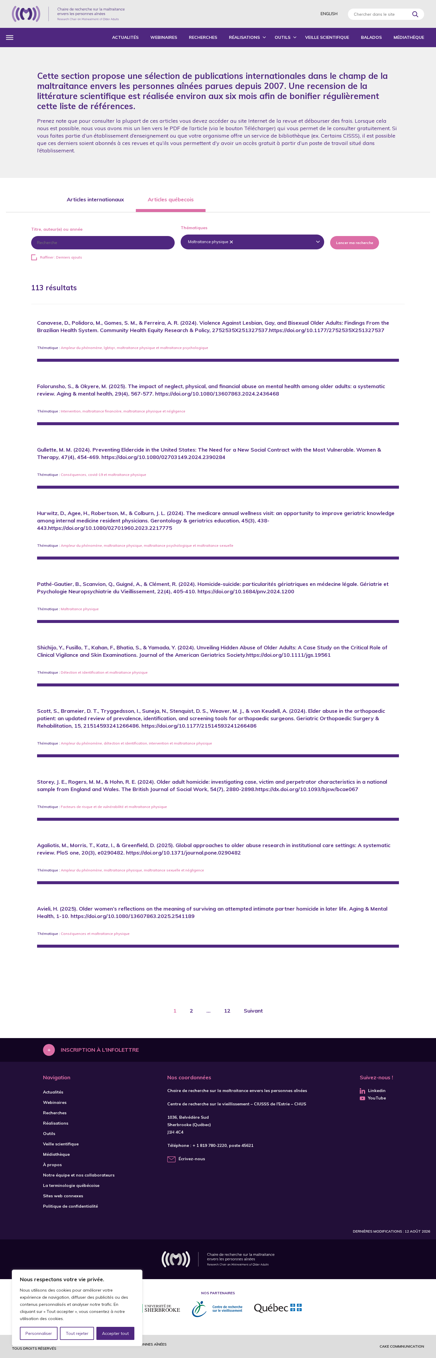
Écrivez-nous (192, 1158)
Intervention (71, 411)
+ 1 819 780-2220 (209, 1145)
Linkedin (377, 1090)
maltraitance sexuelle (215, 545)
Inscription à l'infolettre (100, 1049)
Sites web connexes (63, 1195)
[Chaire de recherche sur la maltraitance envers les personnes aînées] (68, 14)
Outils (282, 37)
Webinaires (163, 37)
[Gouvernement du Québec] (278, 1309)
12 (227, 1010)
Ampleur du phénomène (81, 347)
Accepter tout (115, 1333)
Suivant (253, 1010)
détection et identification (125, 743)
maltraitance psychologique (184, 347)
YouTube (377, 1098)
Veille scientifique (327, 37)
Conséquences (73, 474)
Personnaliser (39, 1333)
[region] (77, 1308)
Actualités (125, 37)
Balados (371, 37)
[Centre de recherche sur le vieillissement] (217, 1309)
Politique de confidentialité (70, 1206)
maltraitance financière (102, 411)
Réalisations (244, 37)
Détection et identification (82, 672)
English (329, 13)
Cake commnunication (402, 1346)
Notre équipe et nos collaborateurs (78, 1175)
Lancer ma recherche (354, 242)
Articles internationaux (95, 199)
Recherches (203, 37)
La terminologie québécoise (71, 1185)
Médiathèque (409, 37)
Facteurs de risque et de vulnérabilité (92, 806)
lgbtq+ (109, 347)
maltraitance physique (136, 347)
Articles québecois (171, 199)
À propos (52, 1164)
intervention (159, 743)
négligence (176, 411)
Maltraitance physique (80, 609)
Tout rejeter (77, 1333)
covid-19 (95, 474)
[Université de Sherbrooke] (157, 1309)
